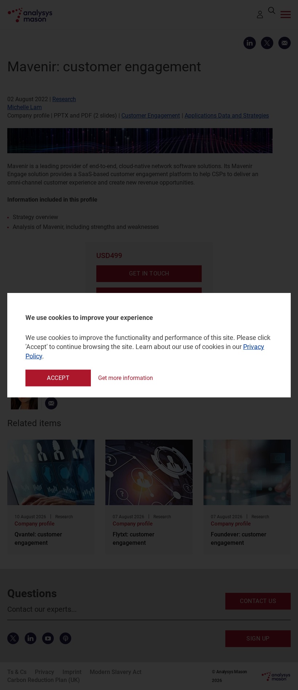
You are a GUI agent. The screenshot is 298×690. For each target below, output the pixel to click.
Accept (58, 377)
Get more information (125, 377)
